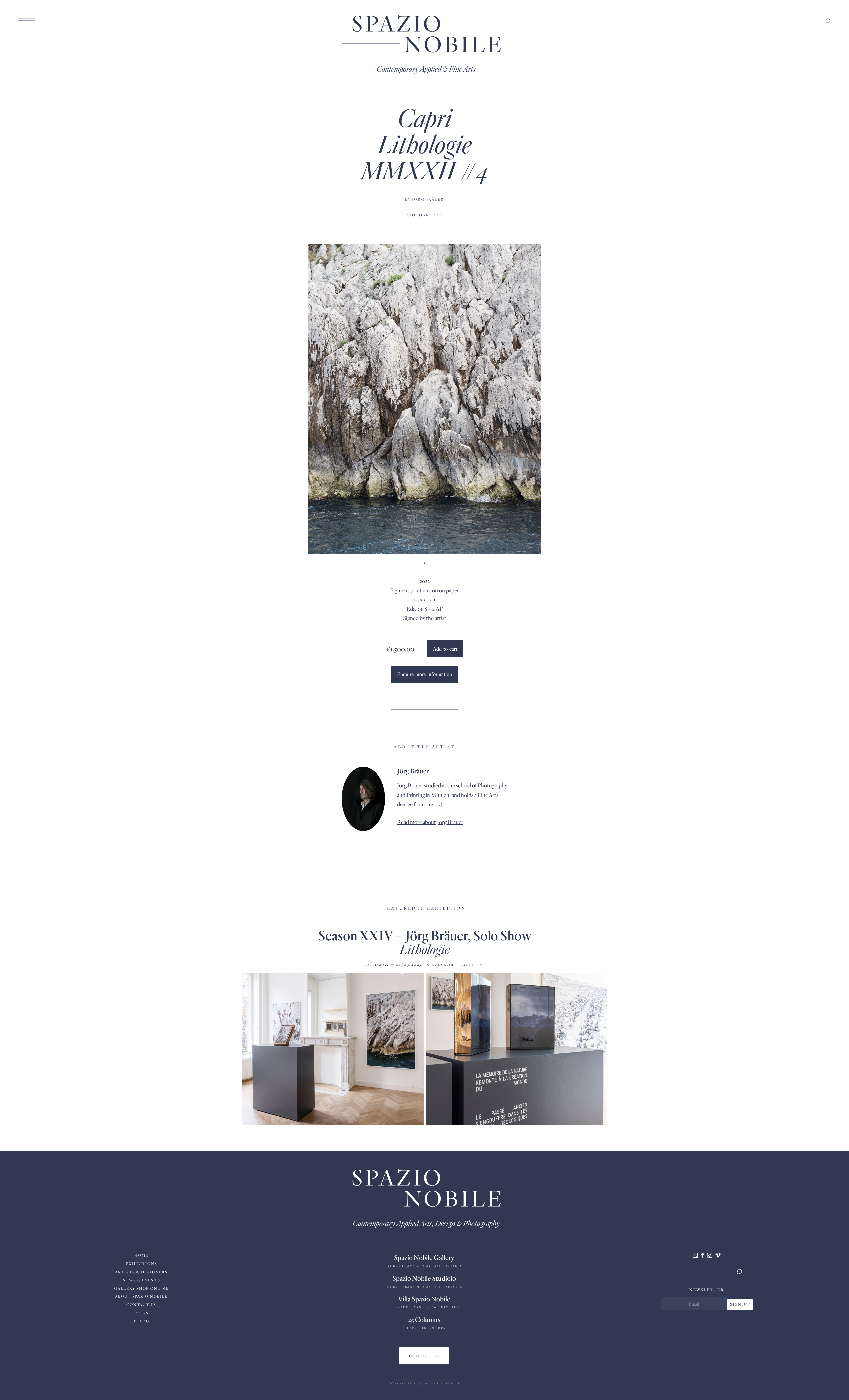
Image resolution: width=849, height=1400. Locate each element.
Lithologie (425, 949)
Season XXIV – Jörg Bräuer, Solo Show (424, 935)
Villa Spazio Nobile (424, 1299)
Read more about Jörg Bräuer (430, 821)
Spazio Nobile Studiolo (424, 1278)
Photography (423, 215)
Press (141, 1313)
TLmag (141, 1321)
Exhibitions (141, 1263)
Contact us (141, 1304)
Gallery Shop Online (141, 1288)
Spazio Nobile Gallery (424, 1257)
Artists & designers (141, 1272)
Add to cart (445, 649)
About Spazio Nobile (141, 1296)
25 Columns (424, 1319)
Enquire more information (424, 674)
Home (141, 1255)
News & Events (141, 1280)
